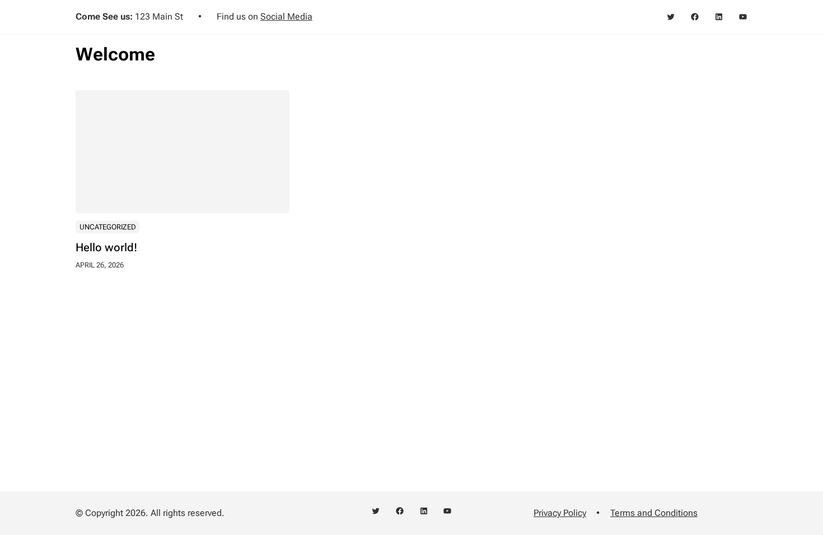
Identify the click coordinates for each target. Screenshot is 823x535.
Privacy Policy (560, 513)
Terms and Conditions (654, 513)
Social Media (286, 16)
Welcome (115, 54)
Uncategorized (108, 227)
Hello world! (106, 247)
